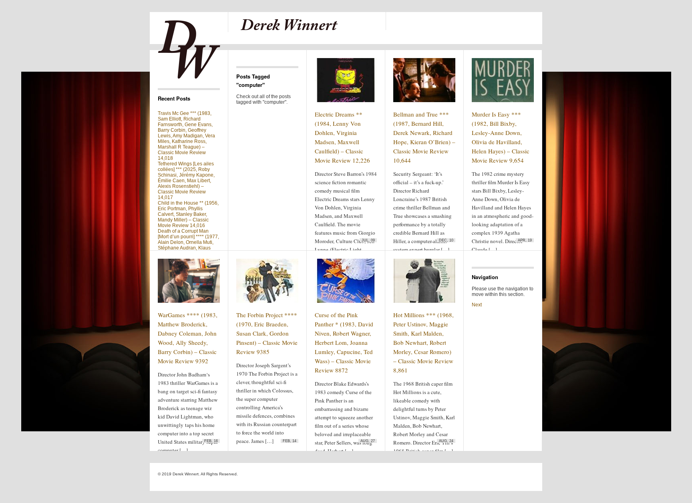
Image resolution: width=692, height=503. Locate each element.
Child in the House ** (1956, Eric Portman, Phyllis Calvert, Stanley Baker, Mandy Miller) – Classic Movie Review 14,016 (188, 214)
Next (477, 305)
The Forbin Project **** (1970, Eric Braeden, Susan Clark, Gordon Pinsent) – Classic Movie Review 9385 (267, 333)
